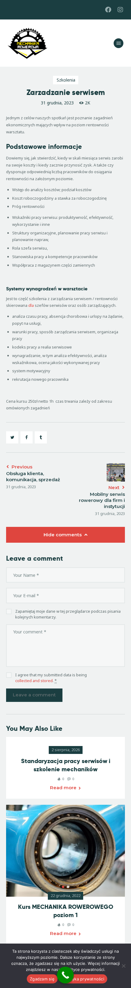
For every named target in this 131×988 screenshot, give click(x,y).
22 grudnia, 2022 (65, 895)
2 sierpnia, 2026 (65, 749)
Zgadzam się (42, 978)
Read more (63, 787)
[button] (63, 887)
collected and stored (34, 680)
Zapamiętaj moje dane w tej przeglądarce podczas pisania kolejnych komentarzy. (68, 614)
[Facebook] (108, 10)
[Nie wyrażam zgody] (123, 966)
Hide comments (63, 535)
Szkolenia (66, 80)
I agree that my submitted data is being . (51, 678)
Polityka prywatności (84, 978)
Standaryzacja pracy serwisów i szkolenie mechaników (65, 765)
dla (31, 305)
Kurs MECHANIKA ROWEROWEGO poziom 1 (65, 911)
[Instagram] (120, 10)
